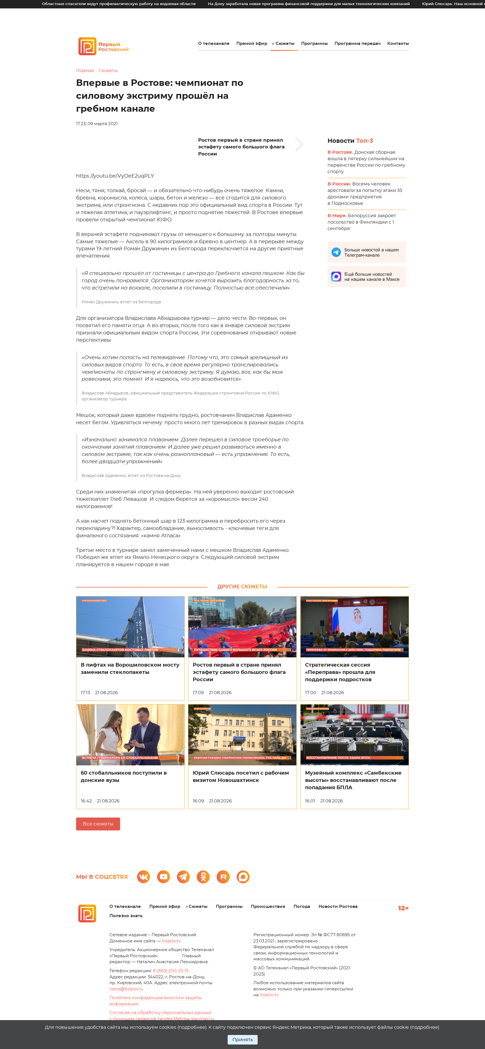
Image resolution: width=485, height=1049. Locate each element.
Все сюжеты (98, 823)
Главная (85, 70)
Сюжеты (285, 44)
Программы (314, 44)
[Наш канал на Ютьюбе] (163, 876)
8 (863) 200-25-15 (170, 971)
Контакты (398, 44)
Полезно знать (126, 916)
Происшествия (268, 907)
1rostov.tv (171, 941)
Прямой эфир (251, 44)
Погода (302, 907)
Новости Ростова (338, 907)
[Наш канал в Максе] (243, 876)
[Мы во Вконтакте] (143, 876)
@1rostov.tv (126, 989)
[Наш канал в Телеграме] (183, 876)
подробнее (192, 1027)
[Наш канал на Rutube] (223, 876)
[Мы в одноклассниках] (203, 876)
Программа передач (358, 44)
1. (269, 995)
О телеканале (214, 44)
